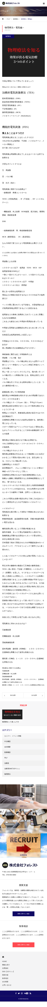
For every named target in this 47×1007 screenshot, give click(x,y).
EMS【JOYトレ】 (8, 971)
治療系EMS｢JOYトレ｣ (12, 768)
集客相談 (5, 978)
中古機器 (7, 741)
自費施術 (5, 968)
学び (5, 758)
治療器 (6, 763)
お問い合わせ (6, 985)
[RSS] (30, 993)
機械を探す (6, 965)
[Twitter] (19, 993)
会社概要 (7, 747)
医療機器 (7, 752)
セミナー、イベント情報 (12, 736)
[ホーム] (2, 19)
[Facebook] (16, 993)
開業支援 (5, 975)
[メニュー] (44, 3)
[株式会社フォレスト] (11, 3)
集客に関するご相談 (23, 945)
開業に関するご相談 (23, 914)
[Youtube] (26, 993)
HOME (3, 957)
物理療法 (8, 36)
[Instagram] (22, 993)
